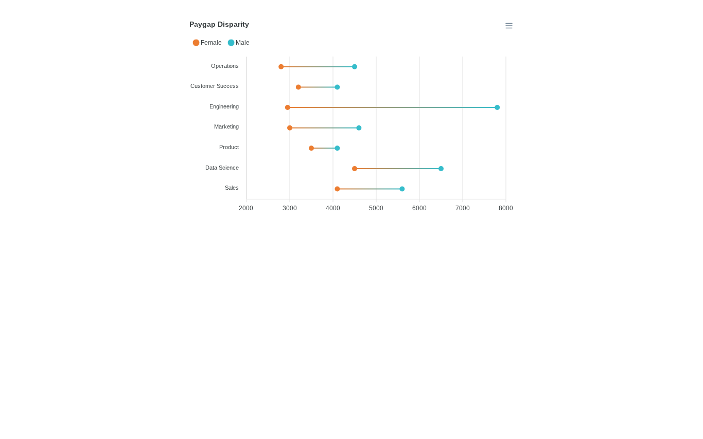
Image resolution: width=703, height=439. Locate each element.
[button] (207, 43)
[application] (351, 118)
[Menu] (509, 26)
